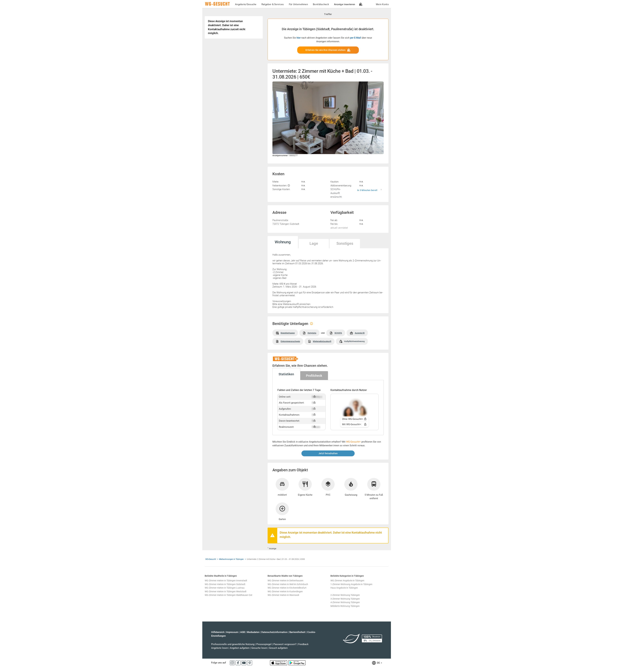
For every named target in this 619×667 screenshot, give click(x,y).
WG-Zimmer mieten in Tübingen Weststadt (225, 591)
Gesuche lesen (259, 648)
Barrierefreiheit (297, 632)
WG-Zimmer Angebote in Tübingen (347, 580)
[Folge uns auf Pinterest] (249, 662)
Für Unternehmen (298, 4)
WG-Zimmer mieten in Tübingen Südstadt (225, 584)
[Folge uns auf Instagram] (233, 662)
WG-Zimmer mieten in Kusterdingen (285, 591)
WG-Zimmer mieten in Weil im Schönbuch (288, 584)
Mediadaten (253, 632)
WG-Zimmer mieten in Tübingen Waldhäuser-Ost (228, 595)
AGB (242, 632)
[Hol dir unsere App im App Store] (279, 662)
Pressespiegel (263, 644)
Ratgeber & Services (272, 4)
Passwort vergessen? (284, 644)
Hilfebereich (217, 632)
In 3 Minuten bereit (367, 190)
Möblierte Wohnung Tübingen (345, 606)
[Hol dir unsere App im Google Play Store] (297, 662)
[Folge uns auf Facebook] (238, 662)
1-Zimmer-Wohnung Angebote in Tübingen (351, 584)
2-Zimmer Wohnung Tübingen (345, 595)
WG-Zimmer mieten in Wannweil (283, 595)
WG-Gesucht (210, 559)
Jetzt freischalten (328, 453)
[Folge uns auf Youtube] (244, 662)
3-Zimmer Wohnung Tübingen (345, 598)
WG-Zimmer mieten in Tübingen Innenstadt (226, 580)
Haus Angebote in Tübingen (344, 587)
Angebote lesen (219, 648)
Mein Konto (382, 4)
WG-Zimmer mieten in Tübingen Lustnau (225, 587)
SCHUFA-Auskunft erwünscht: (336, 192)
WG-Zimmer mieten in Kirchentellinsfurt (287, 587)
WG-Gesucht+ (353, 441)
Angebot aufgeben (239, 648)
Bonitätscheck (321, 4)
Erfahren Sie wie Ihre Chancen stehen (325, 50)
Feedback (303, 644)
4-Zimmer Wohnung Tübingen (345, 602)
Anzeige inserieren (344, 4)
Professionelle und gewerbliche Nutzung (232, 644)
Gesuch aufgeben (278, 648)
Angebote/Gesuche (245, 4)
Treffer (328, 14)
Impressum (232, 632)
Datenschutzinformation (274, 632)
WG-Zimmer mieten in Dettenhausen (285, 580)
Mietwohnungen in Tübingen (231, 559)
